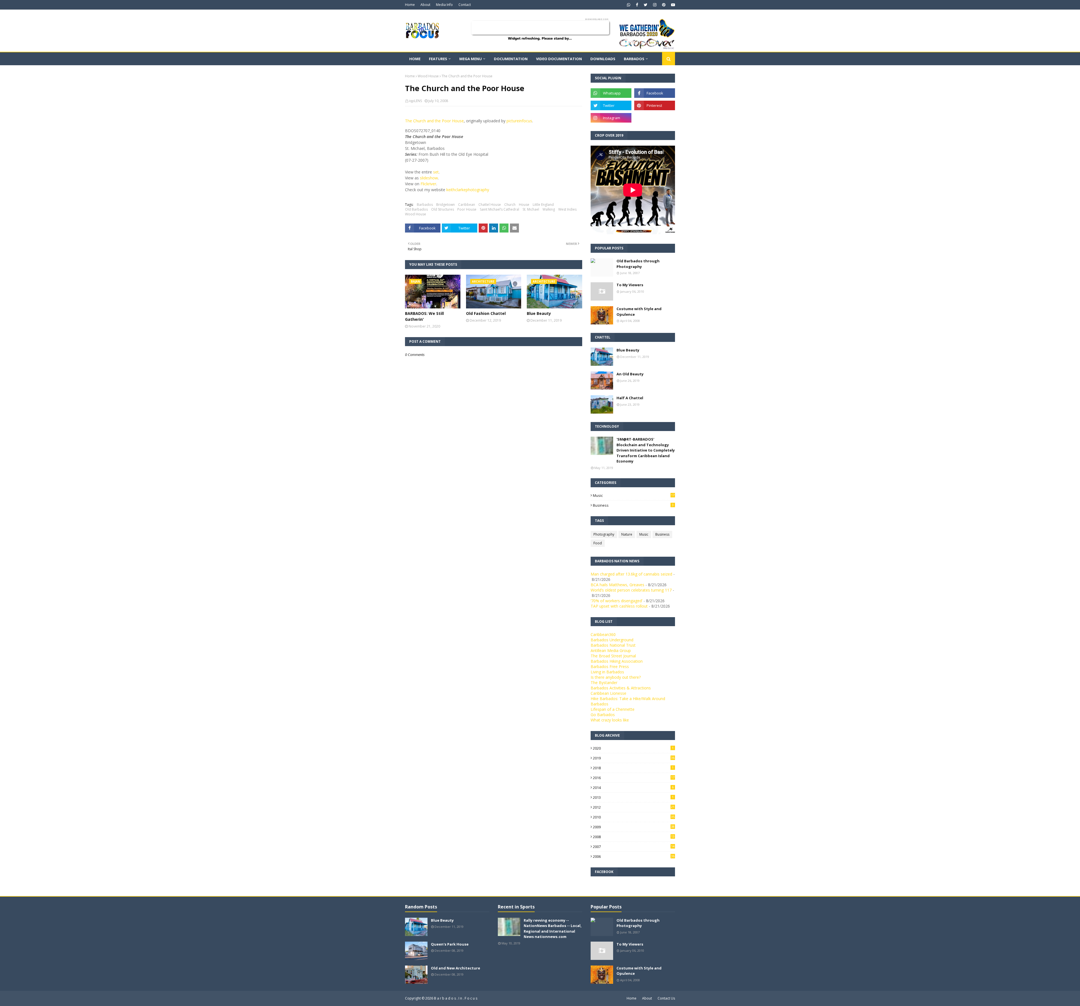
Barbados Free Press (610, 666)
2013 (633, 797)
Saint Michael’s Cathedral (499, 209)
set (436, 172)
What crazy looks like (610, 720)
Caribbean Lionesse (608, 693)
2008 (633, 836)
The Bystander (604, 682)
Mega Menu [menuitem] (470, 58)
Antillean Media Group (611, 650)
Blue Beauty (539, 313)
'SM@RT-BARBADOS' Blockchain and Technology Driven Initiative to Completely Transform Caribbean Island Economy (645, 450)
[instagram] (655, 5)
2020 (633, 748)
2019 (633, 758)
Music (633, 495)
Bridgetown (445, 204)
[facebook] (637, 5)
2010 (633, 817)
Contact (464, 4)
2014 (633, 787)
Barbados (425, 204)
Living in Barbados (607, 672)
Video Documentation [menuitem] (559, 58)
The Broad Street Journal (613, 655)
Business (633, 505)
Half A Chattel (629, 397)
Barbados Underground (612, 639)
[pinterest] (664, 5)
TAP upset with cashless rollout (619, 606)
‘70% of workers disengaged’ (616, 600)
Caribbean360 (603, 634)
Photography (603, 534)
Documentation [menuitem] (511, 58)
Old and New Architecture (455, 968)
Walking (549, 209)
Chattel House (489, 204)
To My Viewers (629, 284)
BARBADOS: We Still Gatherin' (424, 316)
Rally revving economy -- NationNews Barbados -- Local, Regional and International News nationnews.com (553, 928)
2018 (633, 767)
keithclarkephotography (467, 189)
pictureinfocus (519, 120)
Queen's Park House (450, 944)
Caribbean (466, 204)
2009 (633, 826)
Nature (626, 534)
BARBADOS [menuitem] (634, 58)
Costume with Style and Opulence (639, 311)
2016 (633, 777)
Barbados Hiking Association (617, 661)
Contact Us (666, 998)
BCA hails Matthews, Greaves (617, 584)
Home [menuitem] (414, 58)
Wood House (428, 76)
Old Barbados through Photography (638, 263)
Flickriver (428, 183)
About (425, 4)
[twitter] (645, 5)
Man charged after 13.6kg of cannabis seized (631, 574)
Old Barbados (416, 209)
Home (410, 4)
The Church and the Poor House (434, 120)
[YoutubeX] (654, 118)
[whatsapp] (629, 5)
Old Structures (442, 209)
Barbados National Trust (613, 645)
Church (510, 204)
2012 (633, 807)
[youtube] (672, 5)
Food (597, 543)
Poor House (466, 209)
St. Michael (531, 209)
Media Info (444, 4)
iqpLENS (415, 100)
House (524, 204)
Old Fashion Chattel (486, 313)
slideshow (429, 178)
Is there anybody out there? (616, 677)
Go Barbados (603, 714)
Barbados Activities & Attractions (621, 688)
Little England (543, 204)
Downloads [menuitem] (602, 58)
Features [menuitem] (438, 58)
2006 (633, 856)
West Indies (567, 209)
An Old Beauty (630, 373)
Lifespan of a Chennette (612, 709)
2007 (633, 846)
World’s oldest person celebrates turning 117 (631, 590)
